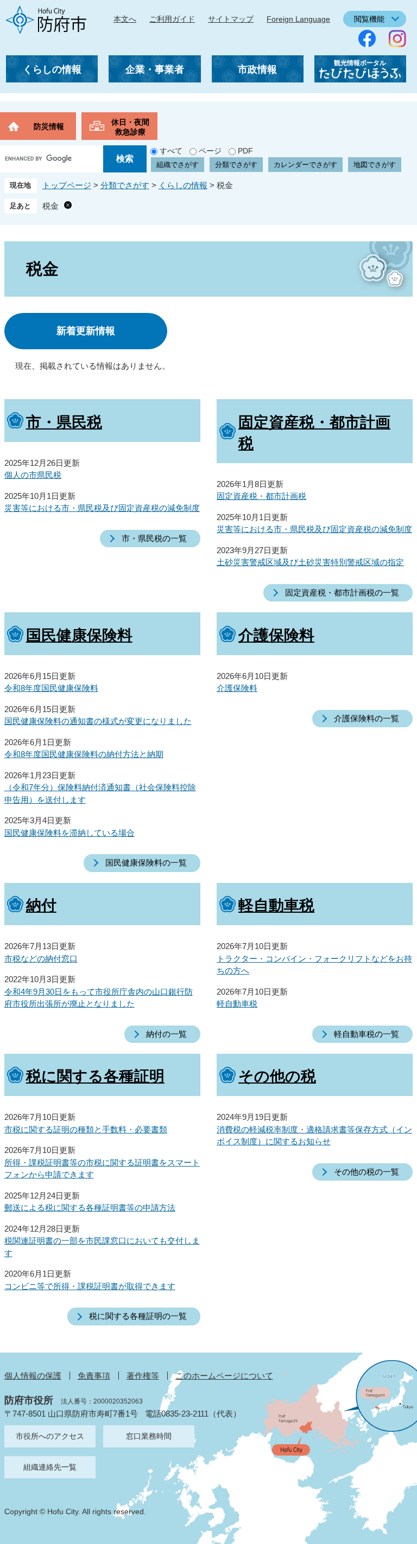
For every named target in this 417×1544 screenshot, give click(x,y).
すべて (171, 150)
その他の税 (277, 1076)
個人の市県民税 (32, 474)
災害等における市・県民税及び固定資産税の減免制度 (102, 507)
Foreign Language (298, 19)
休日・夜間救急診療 (130, 127)
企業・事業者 (154, 69)
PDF (245, 150)
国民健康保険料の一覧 (146, 862)
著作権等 (143, 1375)
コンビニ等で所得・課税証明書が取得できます (89, 1286)
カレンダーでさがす (305, 165)
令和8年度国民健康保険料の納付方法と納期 (83, 754)
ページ (210, 150)
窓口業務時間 (149, 1436)
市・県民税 (64, 422)
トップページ (66, 185)
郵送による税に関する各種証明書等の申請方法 (89, 1207)
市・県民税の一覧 (154, 538)
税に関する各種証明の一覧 (138, 1316)
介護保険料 (276, 635)
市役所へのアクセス (50, 1436)
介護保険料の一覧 (366, 718)
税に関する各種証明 (95, 1076)
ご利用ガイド (172, 19)
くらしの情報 (52, 69)
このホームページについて (224, 1375)
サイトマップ (231, 19)
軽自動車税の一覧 (366, 1034)
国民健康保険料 (79, 635)
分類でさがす (236, 165)
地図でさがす (374, 165)
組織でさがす (177, 165)
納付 (41, 905)
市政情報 (257, 69)
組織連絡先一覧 (50, 1467)
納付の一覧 (166, 1034)
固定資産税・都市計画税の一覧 (342, 592)
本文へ (124, 19)
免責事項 (94, 1375)
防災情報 (49, 126)
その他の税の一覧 (366, 1171)
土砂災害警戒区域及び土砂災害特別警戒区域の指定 (310, 562)
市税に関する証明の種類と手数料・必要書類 (85, 1129)
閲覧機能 (369, 19)
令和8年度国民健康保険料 (51, 688)
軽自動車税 (276, 905)
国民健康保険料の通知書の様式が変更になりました (98, 721)
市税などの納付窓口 (41, 958)
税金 (50, 205)
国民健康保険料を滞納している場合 (69, 832)
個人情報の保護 (32, 1375)
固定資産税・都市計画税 (261, 496)
